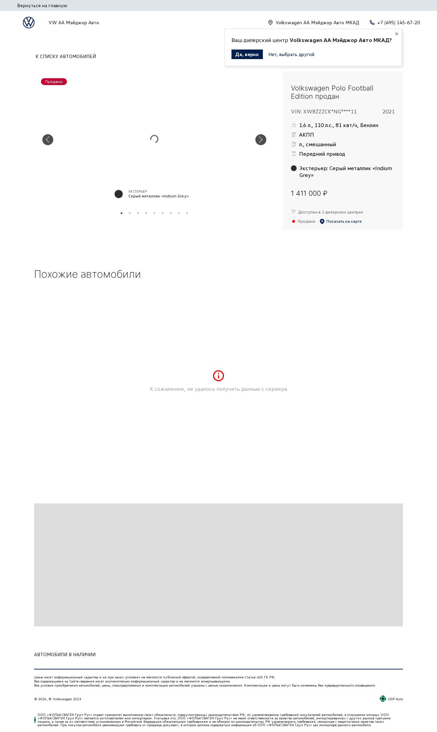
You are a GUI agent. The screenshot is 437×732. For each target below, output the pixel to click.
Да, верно (247, 54)
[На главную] (28, 22)
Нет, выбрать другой (291, 54)
